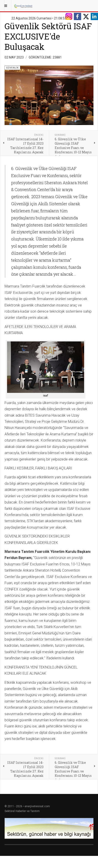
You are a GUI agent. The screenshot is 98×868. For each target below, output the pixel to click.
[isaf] (45, 367)
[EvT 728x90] (49, 828)
